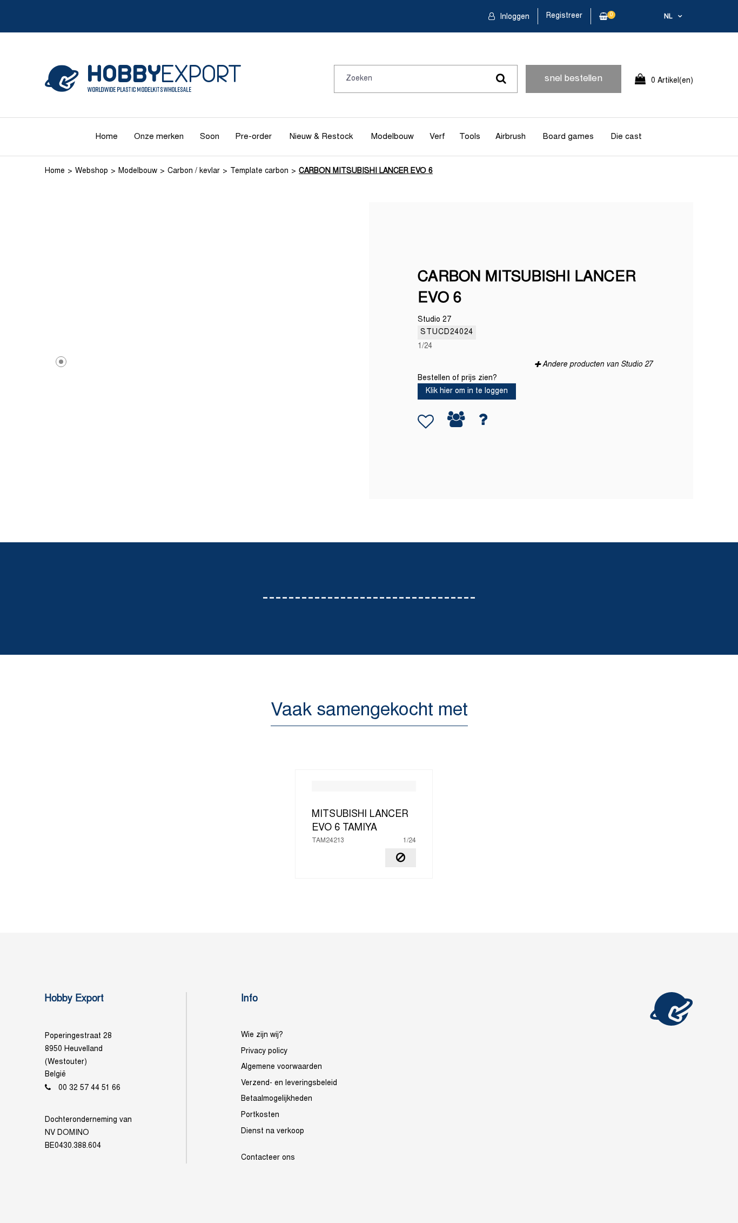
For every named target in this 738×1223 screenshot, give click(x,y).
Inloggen (513, 17)
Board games (568, 137)
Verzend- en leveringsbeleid (289, 1083)
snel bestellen (573, 79)
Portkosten (260, 1115)
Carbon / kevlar (193, 171)
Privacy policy (264, 1051)
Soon (209, 137)
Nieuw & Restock (321, 137)
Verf (437, 137)
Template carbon (259, 171)
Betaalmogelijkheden (276, 1098)
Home (107, 137)
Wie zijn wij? (262, 1035)
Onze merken (159, 137)
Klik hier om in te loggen (467, 391)
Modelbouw (392, 137)
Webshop (91, 171)
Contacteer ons (268, 1157)
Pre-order (253, 137)
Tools (469, 137)
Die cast (626, 137)
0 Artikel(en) (672, 80)
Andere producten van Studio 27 (597, 364)
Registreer (564, 15)
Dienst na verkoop (272, 1131)
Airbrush (510, 137)
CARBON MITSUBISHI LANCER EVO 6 (366, 171)
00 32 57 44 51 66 (89, 1088)
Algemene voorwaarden (281, 1067)
